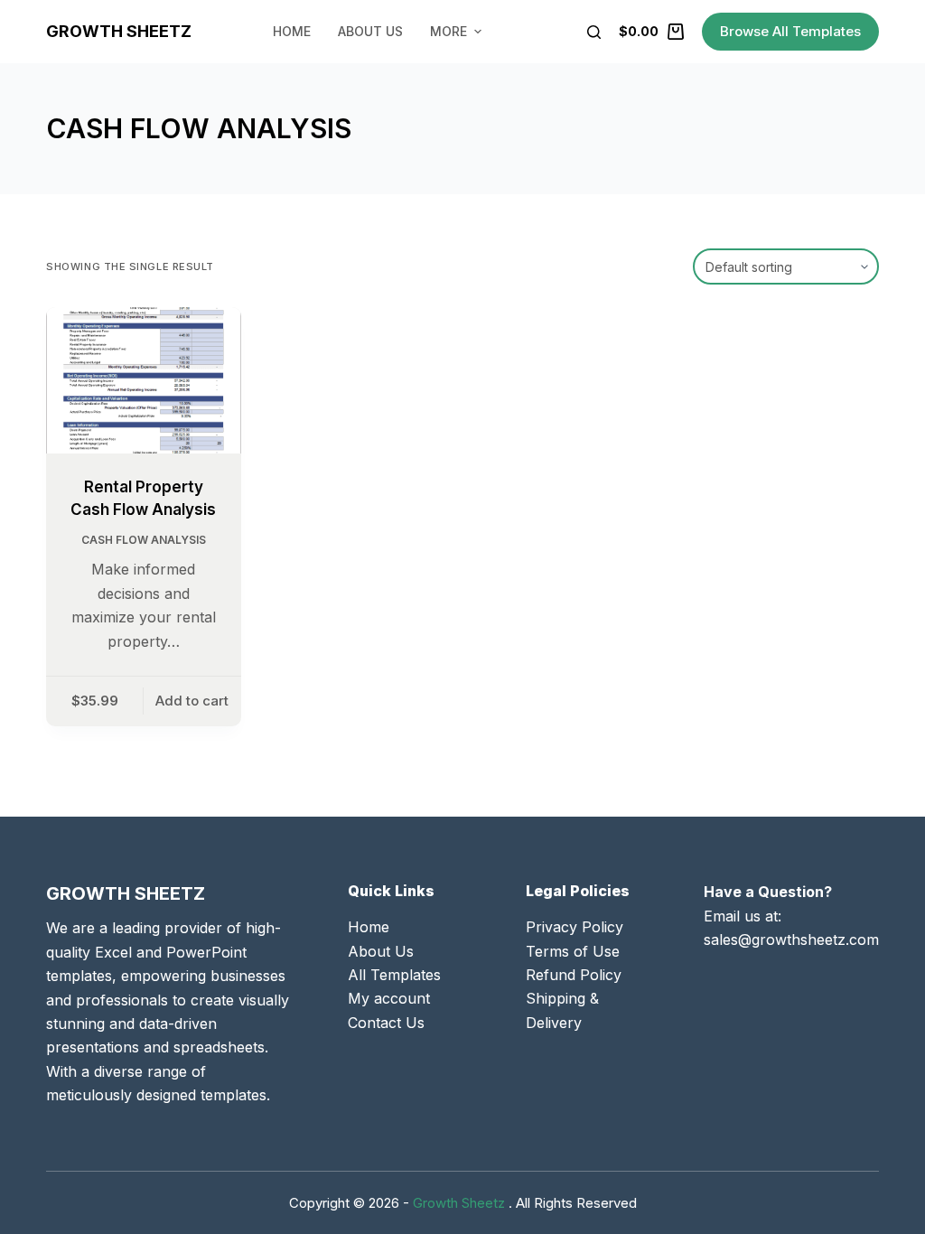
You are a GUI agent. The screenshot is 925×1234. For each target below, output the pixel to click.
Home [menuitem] (292, 31)
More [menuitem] (448, 31)
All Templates (394, 975)
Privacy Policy (574, 927)
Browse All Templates (790, 31)
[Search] (594, 32)
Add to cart (192, 700)
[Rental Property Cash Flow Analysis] (143, 380)
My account (389, 998)
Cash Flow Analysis (143, 540)
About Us (381, 951)
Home (368, 927)
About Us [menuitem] (370, 31)
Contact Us (386, 1023)
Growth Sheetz (119, 31)
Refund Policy (573, 975)
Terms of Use (573, 951)
